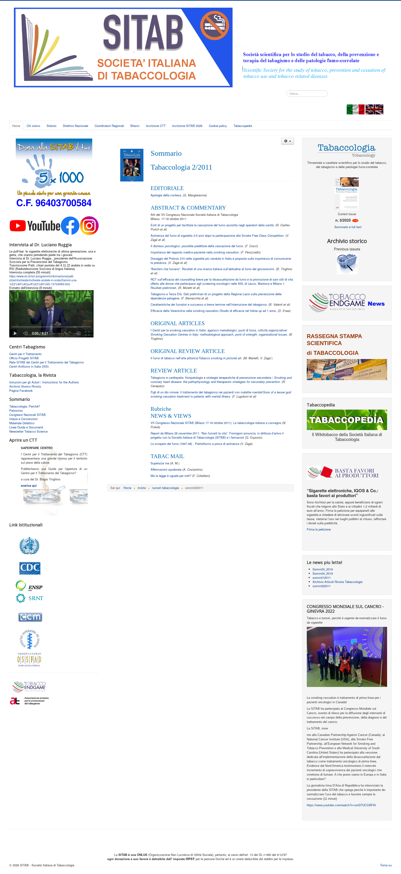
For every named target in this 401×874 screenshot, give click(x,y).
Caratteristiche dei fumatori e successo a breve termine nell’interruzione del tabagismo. (209, 304)
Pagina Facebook (21, 390)
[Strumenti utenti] (287, 141)
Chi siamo (33, 125)
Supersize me (160, 463)
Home (16, 125)
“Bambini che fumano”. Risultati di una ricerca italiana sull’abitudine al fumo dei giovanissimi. (213, 269)
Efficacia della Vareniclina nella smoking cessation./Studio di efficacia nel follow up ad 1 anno (213, 310)
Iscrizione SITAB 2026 (187, 125)
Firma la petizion (318, 529)
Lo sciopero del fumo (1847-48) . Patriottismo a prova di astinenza (195, 443)
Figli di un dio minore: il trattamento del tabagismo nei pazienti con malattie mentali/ (221, 394)
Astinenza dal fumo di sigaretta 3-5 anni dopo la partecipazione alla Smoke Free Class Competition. (218, 235)
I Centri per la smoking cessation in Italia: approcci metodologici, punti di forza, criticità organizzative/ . (219, 332)
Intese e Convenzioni (23, 419)
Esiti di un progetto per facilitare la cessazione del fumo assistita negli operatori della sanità (212, 225)
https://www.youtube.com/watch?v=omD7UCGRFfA (341, 805)
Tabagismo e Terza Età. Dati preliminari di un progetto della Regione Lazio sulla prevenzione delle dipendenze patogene (216, 296)
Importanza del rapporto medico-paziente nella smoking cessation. (195, 252)
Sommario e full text (348, 227)
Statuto (51, 125)
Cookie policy (218, 125)
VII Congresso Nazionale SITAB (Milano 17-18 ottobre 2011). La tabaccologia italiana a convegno (216, 423)
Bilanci (134, 125)
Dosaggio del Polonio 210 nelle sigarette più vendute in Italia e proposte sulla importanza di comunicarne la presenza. (221, 260)
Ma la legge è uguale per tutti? (171, 475)
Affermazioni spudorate (166, 469)
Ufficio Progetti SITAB (24, 358)
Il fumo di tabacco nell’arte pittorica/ (196, 358)
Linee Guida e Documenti (26, 427)
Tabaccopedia (242, 125)
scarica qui (29, 485)
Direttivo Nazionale (75, 125)
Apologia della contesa (166, 195)
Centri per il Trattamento (25, 354)
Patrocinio (16, 410)
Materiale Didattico (21, 423)
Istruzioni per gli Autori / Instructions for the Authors (44, 382)
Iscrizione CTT (156, 125)
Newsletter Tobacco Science (28, 431)
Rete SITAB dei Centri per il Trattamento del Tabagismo (46, 362)
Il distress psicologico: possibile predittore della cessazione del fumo (197, 246)
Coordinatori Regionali (109, 125)
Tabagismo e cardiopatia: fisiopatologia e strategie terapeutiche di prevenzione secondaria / (221, 379)
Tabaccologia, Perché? (24, 406)
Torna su (386, 865)
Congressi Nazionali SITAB (27, 415)
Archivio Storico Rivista (25, 386)
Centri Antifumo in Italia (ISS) (29, 366)
